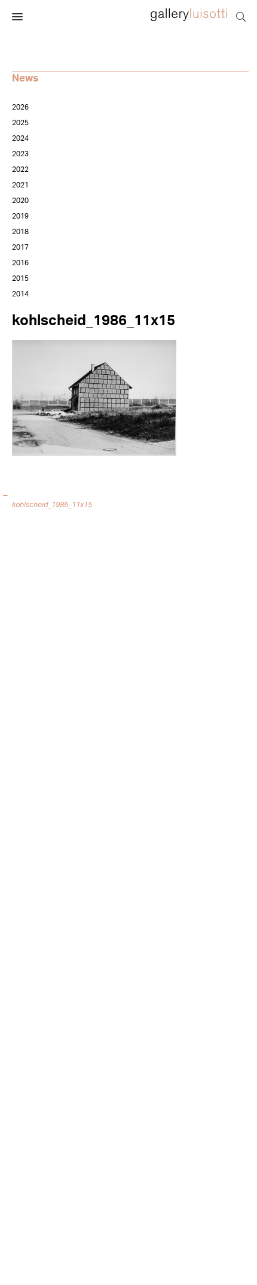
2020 (20, 200)
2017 (20, 247)
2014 (20, 294)
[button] (17, 17)
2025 (20, 122)
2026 (20, 107)
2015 (20, 278)
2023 (20, 153)
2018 (20, 231)
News (25, 78)
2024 (20, 138)
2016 (20, 262)
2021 (20, 185)
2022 (20, 169)
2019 (20, 216)
